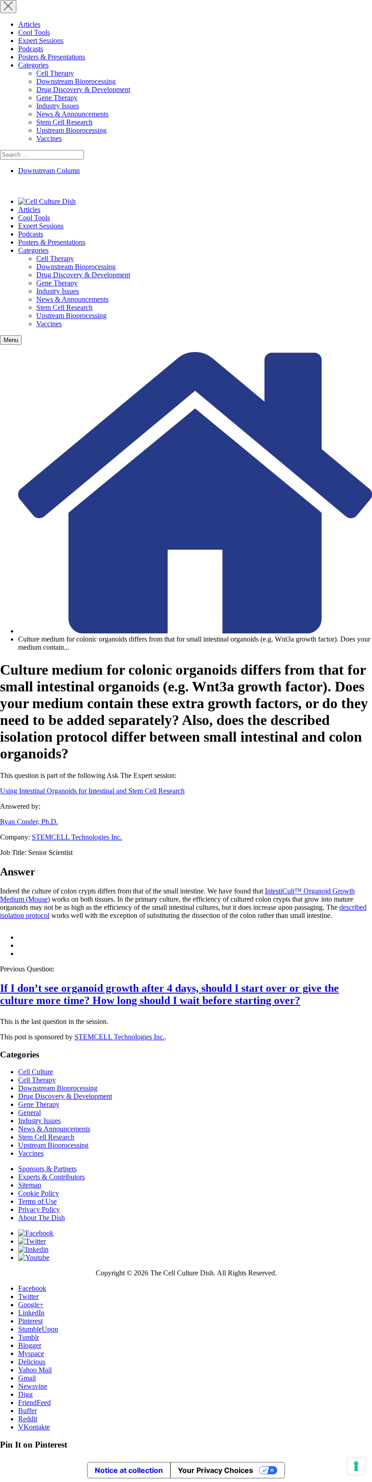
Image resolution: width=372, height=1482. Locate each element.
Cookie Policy (38, 1193)
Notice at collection (129, 1470)
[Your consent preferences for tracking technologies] (356, 1466)
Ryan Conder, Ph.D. (29, 821)
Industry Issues (57, 106)
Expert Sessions (41, 40)
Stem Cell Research (64, 122)
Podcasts (30, 49)
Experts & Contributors (51, 1177)
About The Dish (41, 1217)
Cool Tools (34, 32)
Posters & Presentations (51, 57)
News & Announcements (72, 114)
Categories (33, 65)
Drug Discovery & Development (83, 89)
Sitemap (29, 1185)
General (29, 1112)
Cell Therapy (55, 73)
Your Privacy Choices (215, 1470)
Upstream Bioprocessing (71, 130)
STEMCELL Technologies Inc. (77, 837)
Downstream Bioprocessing (76, 81)
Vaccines (49, 138)
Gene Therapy (57, 97)
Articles (29, 24)
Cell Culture (35, 1072)
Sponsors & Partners (47, 1169)
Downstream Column (49, 170)
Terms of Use (37, 1201)
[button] (11, 340)
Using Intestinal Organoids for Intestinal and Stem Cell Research (92, 791)
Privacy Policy (39, 1209)
